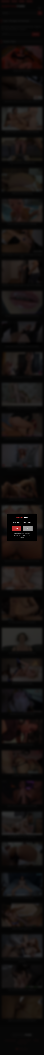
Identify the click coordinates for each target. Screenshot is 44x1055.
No (28, 528)
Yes (16, 528)
